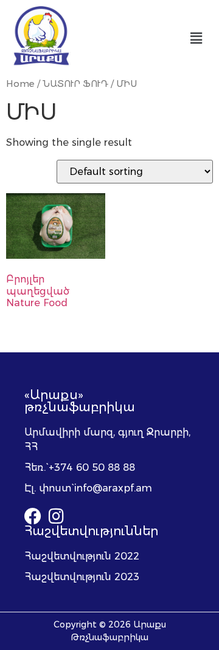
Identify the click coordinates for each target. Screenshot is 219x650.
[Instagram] (55, 516)
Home (20, 83)
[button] (196, 38)
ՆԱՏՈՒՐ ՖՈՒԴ (75, 83)
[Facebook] (32, 516)
